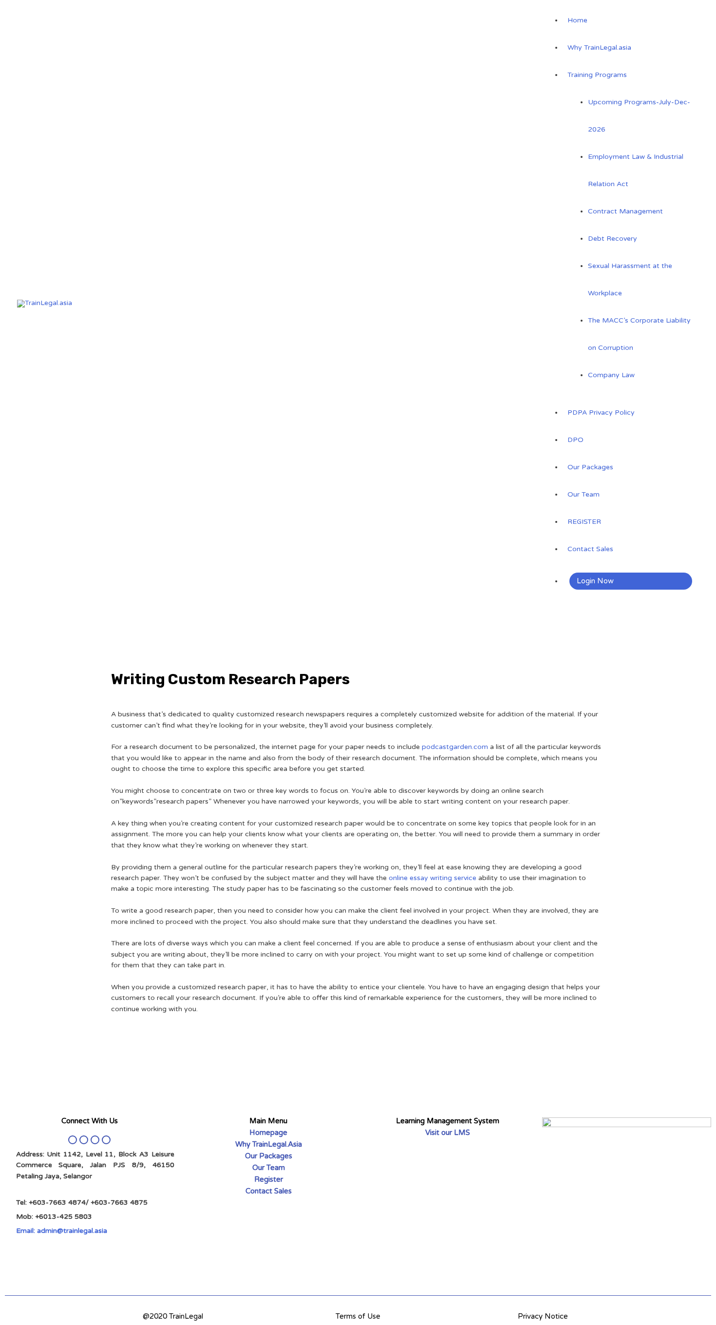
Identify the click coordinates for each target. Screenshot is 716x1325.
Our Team (268, 1167)
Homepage (268, 1132)
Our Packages (268, 1156)
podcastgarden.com (455, 747)
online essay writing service (432, 878)
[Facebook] (72, 1139)
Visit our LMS (447, 1132)
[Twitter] (83, 1139)
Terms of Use (358, 1316)
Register (268, 1179)
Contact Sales (268, 1191)
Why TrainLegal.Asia (268, 1144)
